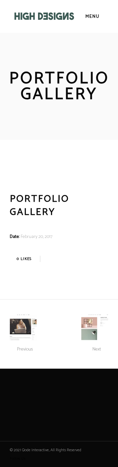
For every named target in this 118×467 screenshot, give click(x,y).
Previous (25, 349)
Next (96, 349)
